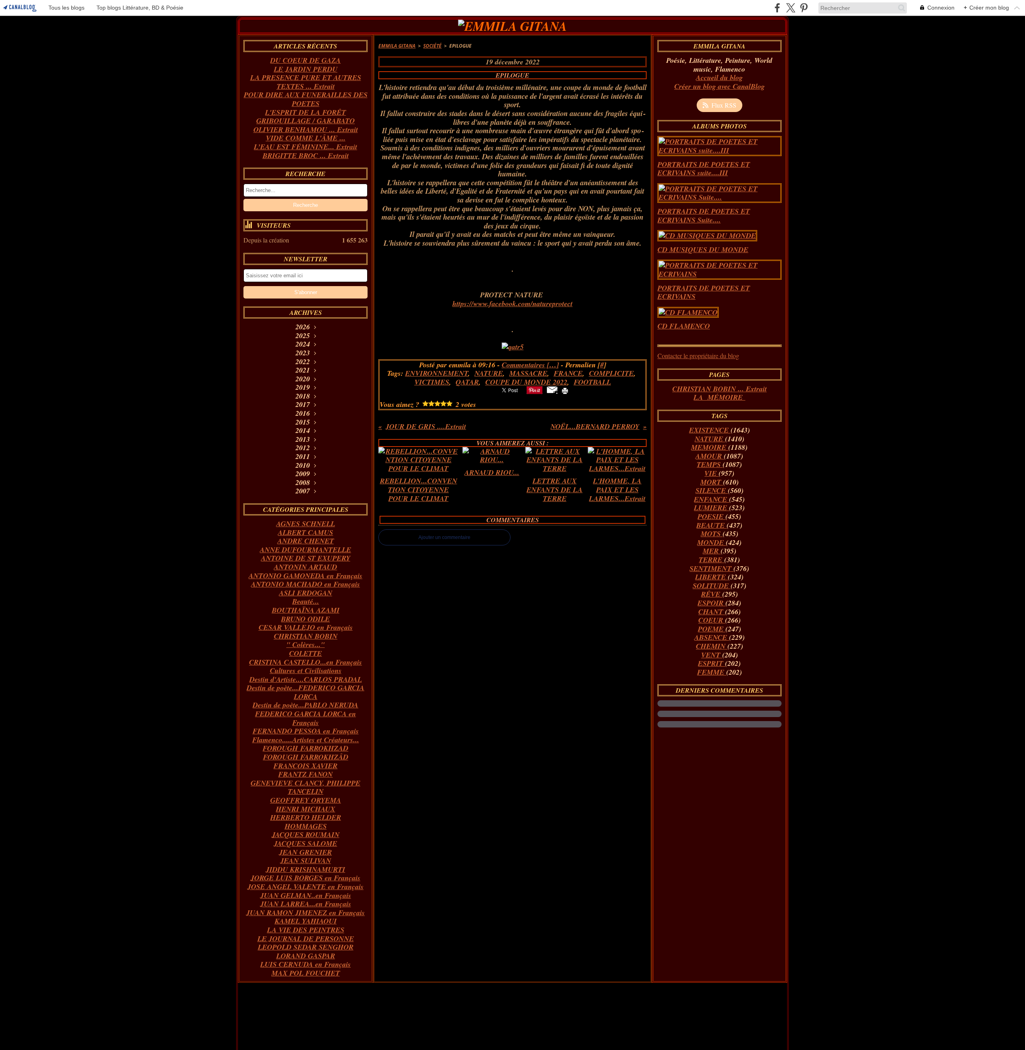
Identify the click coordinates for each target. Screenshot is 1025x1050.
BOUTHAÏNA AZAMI (306, 610)
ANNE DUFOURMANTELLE (305, 550)
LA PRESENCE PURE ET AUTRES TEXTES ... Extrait (305, 81)
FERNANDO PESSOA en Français (306, 731)
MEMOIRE (709, 447)
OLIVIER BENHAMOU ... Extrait (305, 129)
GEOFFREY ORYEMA (305, 800)
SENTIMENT (711, 568)
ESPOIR (711, 603)
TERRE (711, 560)
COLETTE (305, 653)
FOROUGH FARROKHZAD (305, 748)
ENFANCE (711, 499)
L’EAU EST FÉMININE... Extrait (305, 147)
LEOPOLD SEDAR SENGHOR (306, 947)
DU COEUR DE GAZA (305, 60)
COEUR (711, 620)
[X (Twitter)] (791, 7)
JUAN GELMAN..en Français (305, 895)
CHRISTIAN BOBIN (306, 636)
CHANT (711, 612)
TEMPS (710, 464)
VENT (711, 655)
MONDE (711, 542)
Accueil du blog (719, 77)
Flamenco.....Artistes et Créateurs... (305, 740)
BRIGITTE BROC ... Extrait (306, 155)
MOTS (712, 534)
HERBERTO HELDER (305, 817)
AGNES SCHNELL (305, 524)
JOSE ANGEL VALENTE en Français (305, 887)
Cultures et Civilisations (306, 670)
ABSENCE (711, 637)
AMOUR (709, 456)
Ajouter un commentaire (444, 537)
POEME (712, 629)
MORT (711, 482)
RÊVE (711, 594)
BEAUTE (711, 525)
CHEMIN (712, 646)
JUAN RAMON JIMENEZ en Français (305, 913)
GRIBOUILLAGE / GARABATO (305, 121)
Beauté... (305, 601)
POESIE (711, 516)
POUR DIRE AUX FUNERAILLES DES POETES (306, 99)
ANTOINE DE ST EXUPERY (305, 558)
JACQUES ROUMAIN (306, 835)
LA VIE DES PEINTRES (305, 930)
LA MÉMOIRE (719, 397)
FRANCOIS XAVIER (305, 766)
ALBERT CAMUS (305, 532)
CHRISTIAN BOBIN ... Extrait (719, 389)
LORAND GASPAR (305, 956)
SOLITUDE (712, 586)
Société (432, 45)
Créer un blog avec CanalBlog (719, 86)
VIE (711, 473)
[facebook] (777, 7)
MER (712, 551)
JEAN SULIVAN (305, 861)
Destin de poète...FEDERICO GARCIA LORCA (305, 692)
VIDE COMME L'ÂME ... (306, 138)
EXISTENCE (710, 430)
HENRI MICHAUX (305, 809)
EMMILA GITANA (397, 45)
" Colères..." (305, 644)
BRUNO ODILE (305, 619)
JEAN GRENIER (305, 852)
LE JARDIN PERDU (306, 69)
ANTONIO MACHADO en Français (305, 584)
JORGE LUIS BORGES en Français (305, 878)
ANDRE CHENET (305, 541)
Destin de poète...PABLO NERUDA (305, 705)
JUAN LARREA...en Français (305, 904)
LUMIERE (711, 508)
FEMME (711, 672)
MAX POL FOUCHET (305, 973)
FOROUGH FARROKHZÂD (305, 757)
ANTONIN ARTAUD (305, 567)
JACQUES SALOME (305, 843)
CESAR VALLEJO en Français (306, 627)
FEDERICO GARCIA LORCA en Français (305, 718)
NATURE (710, 439)
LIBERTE (711, 577)
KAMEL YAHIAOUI (306, 921)
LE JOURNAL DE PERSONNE (305, 939)
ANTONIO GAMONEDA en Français (305, 576)
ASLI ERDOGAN (305, 593)
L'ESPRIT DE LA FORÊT (305, 112)
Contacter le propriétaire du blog (698, 355)
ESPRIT (711, 663)
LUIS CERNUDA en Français (305, 964)
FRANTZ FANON (305, 774)
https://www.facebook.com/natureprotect (512, 304)
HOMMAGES (306, 826)
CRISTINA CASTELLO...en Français (305, 662)
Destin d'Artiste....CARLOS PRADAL (305, 679)
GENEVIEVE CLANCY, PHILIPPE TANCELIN (305, 787)
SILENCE (711, 490)
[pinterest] (804, 7)
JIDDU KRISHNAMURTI (305, 869)
